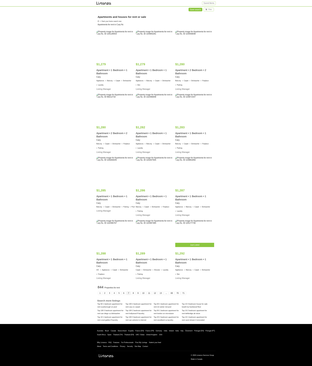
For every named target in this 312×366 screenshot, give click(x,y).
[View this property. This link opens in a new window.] (115, 45)
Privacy (122, 346)
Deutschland (122, 331)
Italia (177, 331)
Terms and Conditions (110, 346)
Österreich (189, 331)
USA (160, 335)
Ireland (171, 331)
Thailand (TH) (118, 335)
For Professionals (127, 342)
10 (143, 293)
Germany (159, 331)
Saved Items (209, 3)
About (99, 346)
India (165, 331)
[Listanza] (106, 355)
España (131, 331)
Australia (100, 331)
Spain (109, 335)
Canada (113, 331)
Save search (195, 10)
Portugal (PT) (210, 331)
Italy (182, 331)
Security (130, 346)
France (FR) (150, 331)
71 (183, 293)
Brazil (107, 331)
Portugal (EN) (199, 331)
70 (177, 293)
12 (155, 293)
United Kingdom (151, 335)
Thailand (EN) (129, 335)
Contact (145, 346)
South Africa (101, 335)
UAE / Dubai (140, 335)
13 (161, 293)
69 (172, 293)
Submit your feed (155, 342)
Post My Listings (141, 342)
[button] (209, 10)
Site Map (138, 346)
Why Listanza (102, 342)
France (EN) (139, 331)
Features (116, 342)
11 (149, 293)
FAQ (110, 342)
